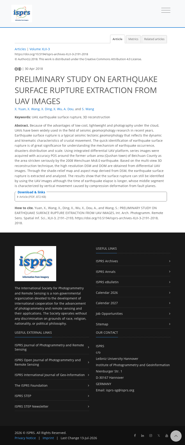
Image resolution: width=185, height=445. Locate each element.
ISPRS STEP (23, 396)
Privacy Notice (25, 438)
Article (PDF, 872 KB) (32, 197)
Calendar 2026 (107, 292)
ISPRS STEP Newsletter (32, 406)
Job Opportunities (109, 313)
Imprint (48, 438)
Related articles (154, 39)
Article (118, 39)
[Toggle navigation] (166, 11)
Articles (20, 49)
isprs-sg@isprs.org (120, 390)
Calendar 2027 (107, 303)
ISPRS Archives (107, 261)
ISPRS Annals (106, 271)
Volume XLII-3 (40, 49)
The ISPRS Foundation (31, 385)
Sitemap (102, 324)
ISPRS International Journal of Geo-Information (50, 375)
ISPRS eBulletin (107, 282)
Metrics (133, 39)
